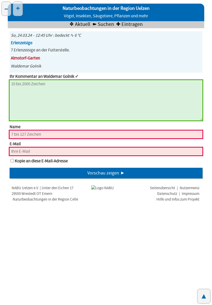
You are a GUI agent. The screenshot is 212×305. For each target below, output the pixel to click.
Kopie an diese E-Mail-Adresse (41, 161)
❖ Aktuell (79, 24)
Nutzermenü (189, 188)
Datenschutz (167, 194)
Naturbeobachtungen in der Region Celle (45, 199)
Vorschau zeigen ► (106, 173)
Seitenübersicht (162, 188)
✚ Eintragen (129, 24)
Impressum (190, 194)
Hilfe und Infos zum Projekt (177, 199)
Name (15, 127)
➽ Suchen (103, 24)
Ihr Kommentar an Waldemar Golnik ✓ (44, 76)
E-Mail (15, 144)
